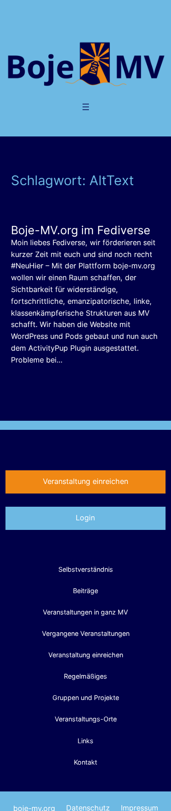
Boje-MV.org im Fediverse (80, 230)
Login (85, 517)
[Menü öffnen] (85, 106)
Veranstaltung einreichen (85, 481)
